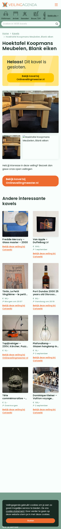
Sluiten (30, 520)
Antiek (16, 18)
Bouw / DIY (36, 18)
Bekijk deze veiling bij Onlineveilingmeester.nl (15, 356)
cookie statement (15, 511)
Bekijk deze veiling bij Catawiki (13, 248)
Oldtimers (5, 18)
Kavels (15, 33)
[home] (19, 4)
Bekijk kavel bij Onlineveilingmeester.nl (31, 77)
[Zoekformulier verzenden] (57, 24)
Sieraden (25, 18)
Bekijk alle (52, 15)
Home (5, 33)
